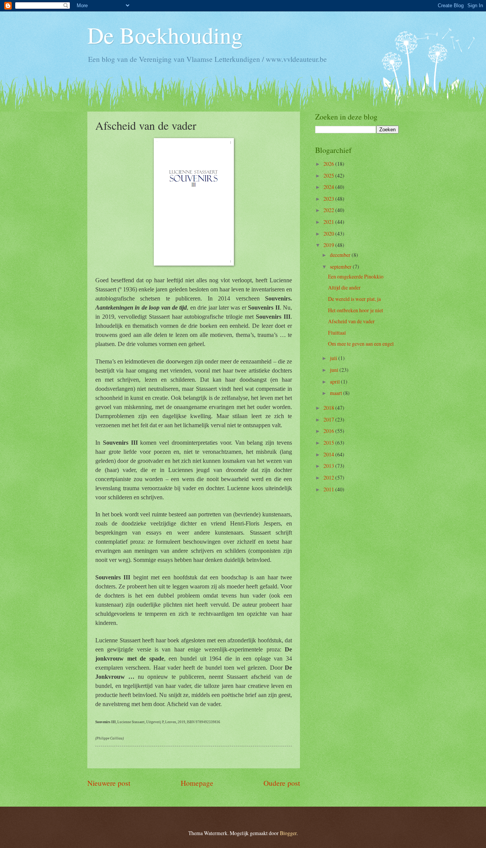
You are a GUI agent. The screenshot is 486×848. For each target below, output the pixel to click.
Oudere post (282, 783)
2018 (329, 407)
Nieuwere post (108, 783)
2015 (329, 442)
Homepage (197, 783)
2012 (329, 477)
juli (334, 358)
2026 (329, 163)
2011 (329, 489)
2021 (329, 221)
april (335, 381)
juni (334, 369)
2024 (329, 186)
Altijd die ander (344, 287)
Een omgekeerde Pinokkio (355, 276)
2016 (329, 430)
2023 (329, 198)
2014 (329, 454)
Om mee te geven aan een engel (361, 343)
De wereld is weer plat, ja (354, 298)
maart (336, 392)
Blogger (288, 833)
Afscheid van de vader (351, 321)
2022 (329, 210)
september (341, 266)
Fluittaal (337, 332)
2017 (329, 419)
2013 (329, 465)
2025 (329, 175)
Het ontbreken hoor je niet (355, 310)
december (341, 254)
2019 (329, 245)
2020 (329, 233)
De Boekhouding (165, 35)
